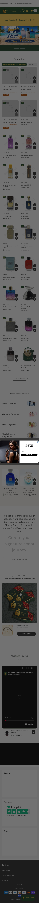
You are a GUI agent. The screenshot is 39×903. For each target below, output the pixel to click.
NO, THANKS (29, 457)
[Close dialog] (37, 442)
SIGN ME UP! (29, 454)
